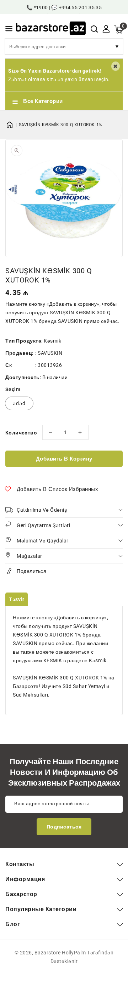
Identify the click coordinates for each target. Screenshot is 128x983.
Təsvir (16, 599)
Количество (21, 433)
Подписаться (64, 827)
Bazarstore (47, 952)
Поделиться (31, 571)
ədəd (19, 403)
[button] (8, 30)
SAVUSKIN (50, 353)
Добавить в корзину (64, 459)
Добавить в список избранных (57, 489)
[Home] (12, 125)
